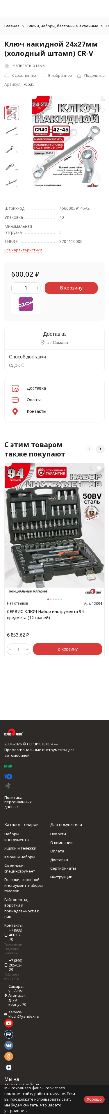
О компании (61, 842)
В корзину (71, 288)
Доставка (36, 388)
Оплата (34, 399)
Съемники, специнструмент (19, 868)
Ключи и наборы (19, 856)
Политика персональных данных (18, 802)
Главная (11, 26)
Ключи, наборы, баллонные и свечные (62, 26)
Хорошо (94, 1099)
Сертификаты (63, 868)
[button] (89, 449)
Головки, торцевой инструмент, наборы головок (23, 885)
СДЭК (14, 365)
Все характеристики (23, 250)
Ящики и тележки (20, 848)
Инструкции (61, 877)
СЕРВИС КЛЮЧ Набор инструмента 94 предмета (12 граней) (45, 614)
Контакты (36, 411)
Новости (58, 833)
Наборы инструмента (16, 836)
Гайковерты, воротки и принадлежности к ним (21, 908)
